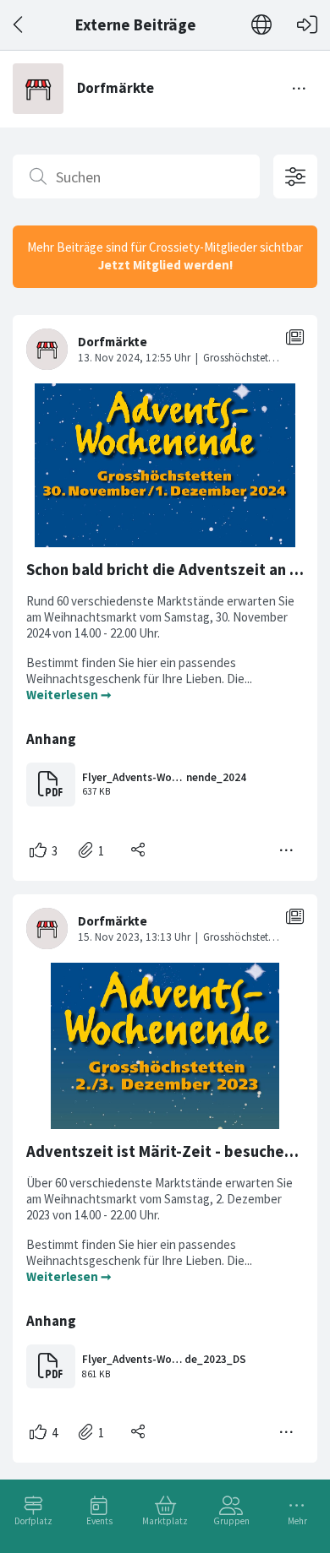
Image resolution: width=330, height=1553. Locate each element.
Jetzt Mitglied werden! (165, 265)
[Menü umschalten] (299, 89)
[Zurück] (19, 25)
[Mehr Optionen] (287, 850)
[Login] (307, 25)
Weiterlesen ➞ (69, 695)
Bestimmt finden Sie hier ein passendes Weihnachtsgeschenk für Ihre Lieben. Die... (140, 670)
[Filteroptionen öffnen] (295, 176)
